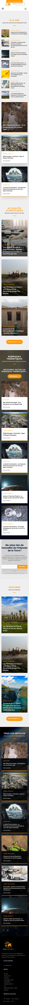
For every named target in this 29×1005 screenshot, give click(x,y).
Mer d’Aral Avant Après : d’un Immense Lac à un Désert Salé (14, 127)
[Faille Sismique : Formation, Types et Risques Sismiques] (14, 143)
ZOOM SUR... (7, 184)
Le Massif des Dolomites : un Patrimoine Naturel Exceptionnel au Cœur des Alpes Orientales (14, 189)
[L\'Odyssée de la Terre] (14, 3)
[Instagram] (13, 999)
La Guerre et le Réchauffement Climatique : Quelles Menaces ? (13, 331)
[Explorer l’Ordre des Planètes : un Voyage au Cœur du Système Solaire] (5, 54)
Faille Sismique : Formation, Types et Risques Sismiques (13, 157)
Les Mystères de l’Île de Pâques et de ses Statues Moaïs (12, 628)
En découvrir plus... (14, 342)
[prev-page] (3, 930)
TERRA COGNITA (15, 50)
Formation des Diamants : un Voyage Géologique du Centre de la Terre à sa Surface (18, 64)
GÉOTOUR (6, 122)
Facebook (8, 998)
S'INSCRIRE (22, 566)
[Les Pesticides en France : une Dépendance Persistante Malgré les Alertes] (14, 277)
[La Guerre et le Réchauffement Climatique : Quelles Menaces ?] (14, 317)
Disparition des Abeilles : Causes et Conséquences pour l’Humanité (19, 74)
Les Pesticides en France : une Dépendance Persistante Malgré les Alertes (13, 290)
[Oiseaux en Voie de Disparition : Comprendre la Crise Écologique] (5, 33)
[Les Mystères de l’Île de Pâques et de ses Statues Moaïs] (14, 615)
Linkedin (8, 1001)
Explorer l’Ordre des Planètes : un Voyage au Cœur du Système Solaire (19, 54)
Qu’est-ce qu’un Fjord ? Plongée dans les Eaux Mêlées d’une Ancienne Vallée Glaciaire (12, 706)
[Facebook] (4, 999)
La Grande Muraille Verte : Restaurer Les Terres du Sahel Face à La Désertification (18, 95)
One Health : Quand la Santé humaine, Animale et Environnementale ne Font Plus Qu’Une (19, 45)
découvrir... (7, 160)
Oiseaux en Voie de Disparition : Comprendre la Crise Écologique (19, 33)
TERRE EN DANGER (15, 30)
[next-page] (8, 930)
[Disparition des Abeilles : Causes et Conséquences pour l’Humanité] (5, 74)
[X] (12, 1001)
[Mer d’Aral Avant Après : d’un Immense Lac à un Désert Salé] (14, 117)
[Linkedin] (4, 1001)
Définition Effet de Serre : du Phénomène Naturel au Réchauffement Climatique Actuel (18, 85)
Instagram (16, 998)
